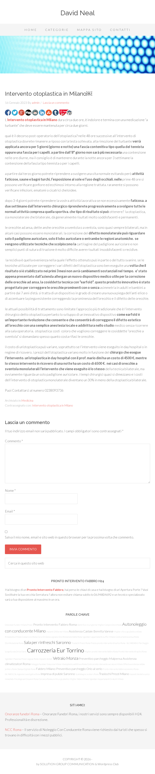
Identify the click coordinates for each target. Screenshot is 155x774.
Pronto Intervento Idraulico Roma (132, 651)
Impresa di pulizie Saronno (58, 674)
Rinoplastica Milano (13, 637)
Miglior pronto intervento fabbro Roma (101, 651)
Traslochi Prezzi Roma (80, 643)
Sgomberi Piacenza (13, 659)
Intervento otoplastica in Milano (32, 120)
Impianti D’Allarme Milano (57, 631)
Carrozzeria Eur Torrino (55, 650)
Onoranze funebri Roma (22, 714)
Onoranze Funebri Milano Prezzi (19, 625)
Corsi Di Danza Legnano (48, 637)
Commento (14, 441)
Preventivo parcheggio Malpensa (100, 658)
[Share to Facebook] (8, 113)
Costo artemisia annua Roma (127, 637)
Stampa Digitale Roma (26, 669)
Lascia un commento (56, 102)
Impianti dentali (45, 659)
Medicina (27, 400)
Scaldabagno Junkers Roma (87, 674)
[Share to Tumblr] (56, 113)
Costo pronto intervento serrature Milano (105, 664)
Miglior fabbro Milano (79, 679)
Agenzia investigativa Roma (28, 674)
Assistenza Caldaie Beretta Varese (91, 631)
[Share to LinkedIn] (42, 113)
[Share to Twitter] (15, 113)
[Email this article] (69, 113)
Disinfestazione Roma (14, 643)
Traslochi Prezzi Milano (114, 674)
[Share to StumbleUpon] (49, 113)
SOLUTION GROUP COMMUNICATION (67, 764)
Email (10, 511)
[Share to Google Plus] (22, 113)
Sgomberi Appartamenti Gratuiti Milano (106, 679)
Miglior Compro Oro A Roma (110, 625)
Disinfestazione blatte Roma (70, 637)
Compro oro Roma (29, 637)
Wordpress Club (108, 764)
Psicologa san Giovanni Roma (26, 679)
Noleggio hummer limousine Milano (46, 664)
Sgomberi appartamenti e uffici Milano (99, 637)
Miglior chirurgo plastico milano (128, 631)
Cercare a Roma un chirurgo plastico (54, 679)
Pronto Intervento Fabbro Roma (55, 624)
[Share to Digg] (28, 113)
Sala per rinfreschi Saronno (47, 642)
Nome (10, 490)
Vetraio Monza (65, 658)
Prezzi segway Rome (30, 659)
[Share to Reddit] (35, 113)
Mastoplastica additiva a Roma (74, 664)
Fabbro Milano (46, 668)
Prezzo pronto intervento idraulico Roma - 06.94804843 (114, 643)
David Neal (77, 13)
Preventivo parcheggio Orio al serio (79, 668)
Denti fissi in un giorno (87, 625)
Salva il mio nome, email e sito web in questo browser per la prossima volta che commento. (69, 537)
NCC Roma (13, 729)
